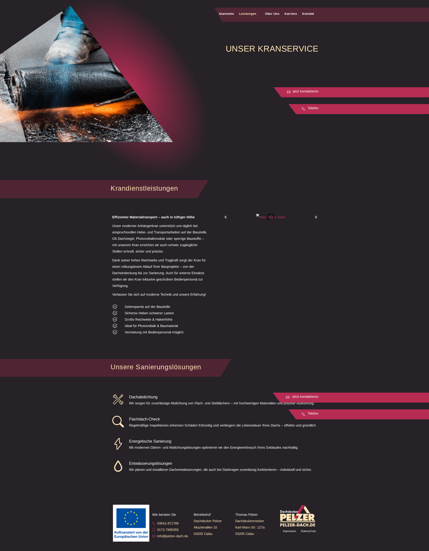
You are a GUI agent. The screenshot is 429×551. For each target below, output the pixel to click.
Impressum (289, 531)
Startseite (226, 13)
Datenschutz (308, 531)
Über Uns (272, 13)
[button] (225, 217)
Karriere (291, 13)
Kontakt (308, 13)
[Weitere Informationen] (131, 523)
